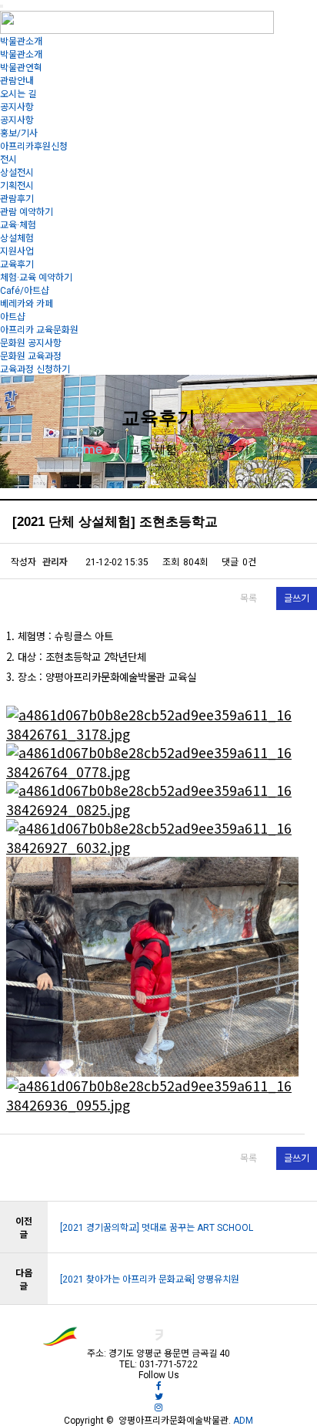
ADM (242, 1420)
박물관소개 (21, 41)
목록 (248, 598)
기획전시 (17, 185)
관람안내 (17, 81)
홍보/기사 (19, 133)
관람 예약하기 (26, 212)
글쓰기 (296, 598)
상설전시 (17, 172)
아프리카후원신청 (34, 146)
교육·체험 (18, 225)
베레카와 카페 (26, 303)
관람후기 (17, 199)
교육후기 (17, 264)
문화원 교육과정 (31, 356)
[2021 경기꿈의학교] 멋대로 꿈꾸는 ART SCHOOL (156, 1227)
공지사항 (17, 107)
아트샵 (12, 317)
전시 (8, 159)
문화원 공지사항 (31, 343)
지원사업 (17, 251)
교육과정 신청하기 (35, 369)
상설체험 (17, 238)
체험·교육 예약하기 (36, 277)
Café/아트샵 (24, 290)
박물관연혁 (21, 67)
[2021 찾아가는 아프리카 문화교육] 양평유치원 (149, 1279)
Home (85, 449)
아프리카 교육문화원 (39, 330)
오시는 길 (18, 94)
